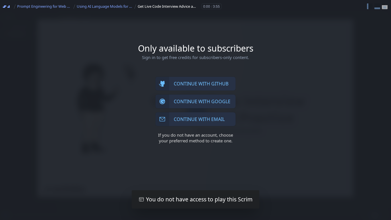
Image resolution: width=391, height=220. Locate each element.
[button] (369, 6)
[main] (195, 110)
